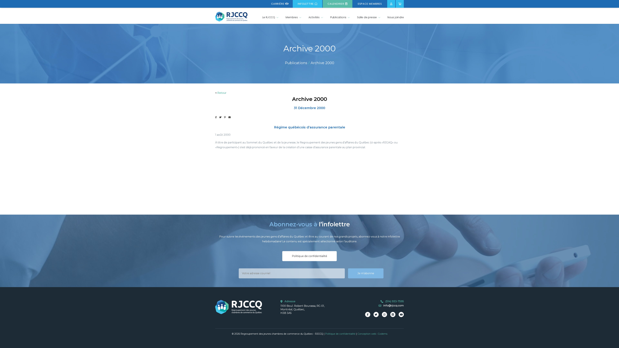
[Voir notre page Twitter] (376, 314)
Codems (382, 333)
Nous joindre (396, 17)
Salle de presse (367, 17)
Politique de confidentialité (309, 255)
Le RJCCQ (268, 17)
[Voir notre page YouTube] (401, 314)
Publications (338, 17)
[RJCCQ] (231, 16)
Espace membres (370, 4)
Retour (221, 92)
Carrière (277, 4)
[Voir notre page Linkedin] (392, 314)
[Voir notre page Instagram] (384, 314)
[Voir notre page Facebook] (367, 314)
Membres (292, 17)
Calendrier (336, 4)
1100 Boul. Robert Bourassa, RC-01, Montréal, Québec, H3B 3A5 (302, 309)
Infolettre (306, 4)
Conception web (367, 333)
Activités (314, 17)
